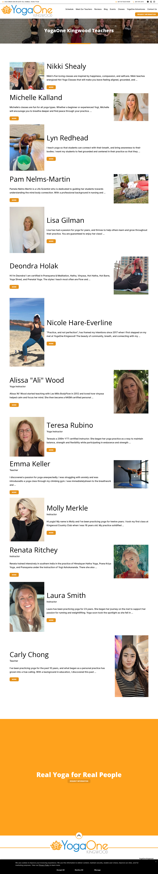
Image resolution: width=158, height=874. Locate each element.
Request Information (146, 14)
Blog (106, 9)
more (51, 87)
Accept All (61, 870)
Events (113, 9)
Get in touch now (123, 2)
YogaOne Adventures (136, 9)
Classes (121, 9)
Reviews (98, 9)
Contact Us (152, 9)
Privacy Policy (44, 865)
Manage (97, 870)
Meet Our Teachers (84, 9)
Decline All (79, 870)
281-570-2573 (139, 2)
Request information (79, 781)
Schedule (69, 9)
